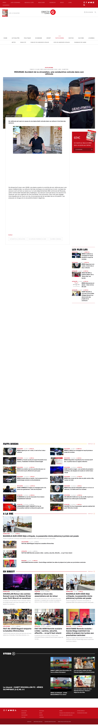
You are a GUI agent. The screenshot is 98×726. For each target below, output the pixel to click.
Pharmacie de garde (80, 42)
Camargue (52, 2)
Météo (14, 42)
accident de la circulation (17, 239)
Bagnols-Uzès (29, 2)
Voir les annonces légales (62, 42)
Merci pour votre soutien (64, 721)
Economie (38, 38)
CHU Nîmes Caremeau (55, 239)
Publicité (23, 42)
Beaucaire (41, 2)
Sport (49, 38)
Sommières (6, 5)
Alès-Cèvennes (15, 2)
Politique (27, 38)
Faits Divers (59, 38)
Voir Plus (90, 443)
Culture (81, 38)
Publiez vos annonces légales (40, 42)
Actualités (15, 38)
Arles (62, 2)
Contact (29, 721)
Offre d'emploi (81, 710)
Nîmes (4, 2)
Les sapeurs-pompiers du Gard (37, 239)
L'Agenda (91, 38)
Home (5, 38)
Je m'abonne (78, 149)
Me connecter (89, 12)
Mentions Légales (38, 721)
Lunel (70, 2)
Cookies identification (50, 721)
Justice (71, 38)
